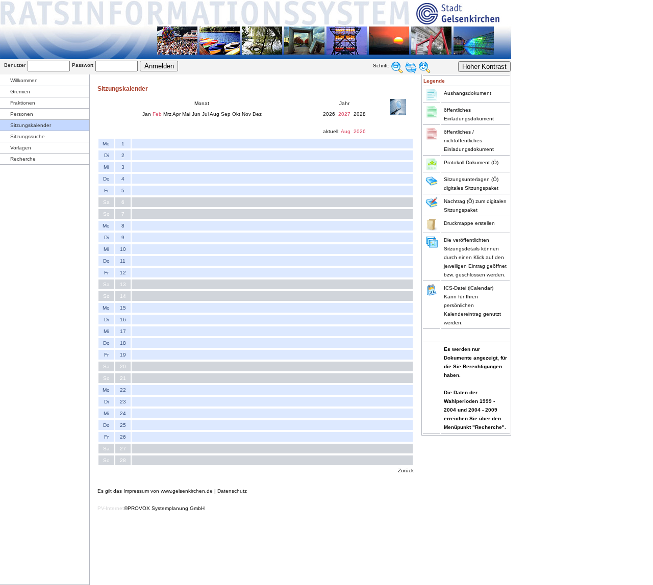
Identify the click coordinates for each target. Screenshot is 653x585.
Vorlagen (20, 147)
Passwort (82, 65)
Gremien (20, 91)
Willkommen (24, 80)
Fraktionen (22, 103)
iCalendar (480, 288)
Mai (186, 114)
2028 (360, 114)
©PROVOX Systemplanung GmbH (164, 508)
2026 (329, 114)
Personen (21, 114)
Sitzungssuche (27, 136)
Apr (176, 114)
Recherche (23, 159)
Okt (236, 114)
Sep (226, 114)
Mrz (167, 114)
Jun (196, 114)
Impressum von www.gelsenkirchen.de (168, 491)
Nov (246, 114)
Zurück (406, 470)
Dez (257, 114)
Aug (214, 114)
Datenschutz (232, 491)
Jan (146, 114)
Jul (205, 114)
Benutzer (15, 65)
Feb (157, 114)
